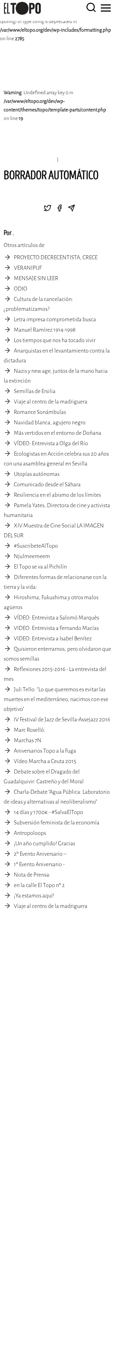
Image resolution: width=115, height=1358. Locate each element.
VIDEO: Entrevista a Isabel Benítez (53, 638)
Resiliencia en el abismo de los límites (57, 495)
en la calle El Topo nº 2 (39, 885)
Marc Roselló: (29, 730)
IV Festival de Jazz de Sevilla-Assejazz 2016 (62, 719)
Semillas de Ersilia (35, 391)
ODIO (20, 288)
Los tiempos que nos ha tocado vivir (54, 340)
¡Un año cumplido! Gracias (44, 843)
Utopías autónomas (36, 474)
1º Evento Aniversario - (39, 864)
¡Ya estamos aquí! (34, 895)
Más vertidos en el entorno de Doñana (57, 433)
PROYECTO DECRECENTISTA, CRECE (56, 257)
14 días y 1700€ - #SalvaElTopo (48, 812)
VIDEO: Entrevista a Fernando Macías (56, 628)
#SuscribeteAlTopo (36, 546)
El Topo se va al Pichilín (40, 566)
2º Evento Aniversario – (40, 854)
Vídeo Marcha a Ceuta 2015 (45, 761)
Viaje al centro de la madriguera (50, 401)
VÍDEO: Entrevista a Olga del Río (51, 443)
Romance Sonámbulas (40, 412)
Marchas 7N (27, 740)
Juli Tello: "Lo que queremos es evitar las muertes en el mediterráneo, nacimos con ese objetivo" (56, 699)
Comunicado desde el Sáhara (47, 484)
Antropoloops (30, 833)
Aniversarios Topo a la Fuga (45, 750)
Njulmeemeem (32, 556)
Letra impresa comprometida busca (55, 319)
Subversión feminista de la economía (56, 822)
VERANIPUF (28, 268)
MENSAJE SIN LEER (36, 278)
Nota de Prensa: (32, 874)
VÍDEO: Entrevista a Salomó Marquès (56, 617)
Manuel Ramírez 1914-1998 (44, 330)
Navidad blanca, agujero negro (50, 422)
